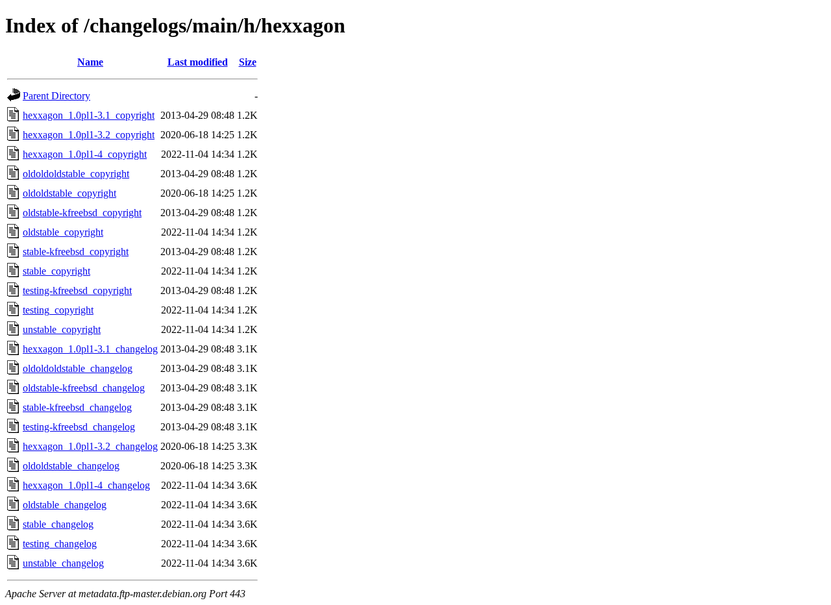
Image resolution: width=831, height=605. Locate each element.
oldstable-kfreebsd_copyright (82, 212)
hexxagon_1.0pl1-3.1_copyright (89, 115)
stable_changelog (58, 524)
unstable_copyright (62, 329)
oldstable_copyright (63, 232)
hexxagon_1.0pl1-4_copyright (85, 154)
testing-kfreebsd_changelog (79, 426)
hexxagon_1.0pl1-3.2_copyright (89, 134)
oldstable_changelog (64, 504)
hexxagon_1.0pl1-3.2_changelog (90, 446)
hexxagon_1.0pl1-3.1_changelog (90, 348)
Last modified (197, 62)
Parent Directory (56, 95)
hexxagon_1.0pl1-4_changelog (86, 485)
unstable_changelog (63, 563)
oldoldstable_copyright (69, 193)
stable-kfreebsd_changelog (77, 407)
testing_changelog (60, 543)
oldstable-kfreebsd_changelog (84, 387)
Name (90, 62)
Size (247, 62)
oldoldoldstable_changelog (77, 368)
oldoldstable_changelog (71, 465)
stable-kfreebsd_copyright (76, 251)
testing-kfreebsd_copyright (77, 290)
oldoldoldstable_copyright (76, 173)
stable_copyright (56, 271)
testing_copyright (58, 309)
